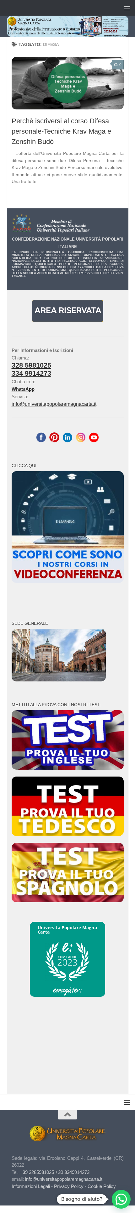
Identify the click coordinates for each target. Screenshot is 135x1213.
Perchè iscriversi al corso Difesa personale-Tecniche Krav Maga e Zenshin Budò (61, 131)
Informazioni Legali (31, 1186)
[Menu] (127, 8)
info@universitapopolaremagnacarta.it (54, 404)
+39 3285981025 (37, 1172)
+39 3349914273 (72, 1172)
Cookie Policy (102, 1186)
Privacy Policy (69, 1186)
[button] (121, 1199)
